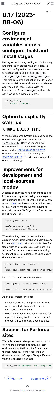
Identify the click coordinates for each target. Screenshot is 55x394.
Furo (43, 390)
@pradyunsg (34, 390)
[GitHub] (27, 387)
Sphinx (22, 390)
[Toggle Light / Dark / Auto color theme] (48, 3)
